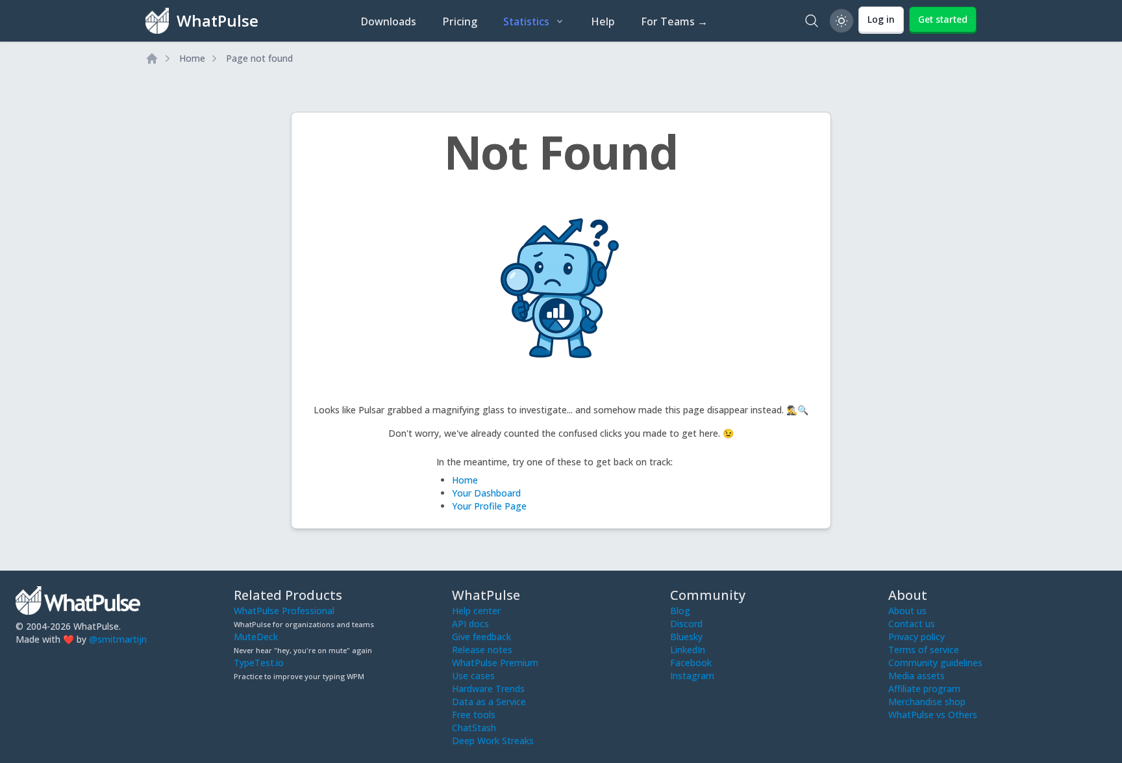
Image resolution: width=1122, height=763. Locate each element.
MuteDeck (256, 636)
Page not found (259, 58)
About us (907, 610)
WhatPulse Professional (284, 610)
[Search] (811, 21)
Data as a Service (489, 701)
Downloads (388, 21)
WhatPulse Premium (495, 662)
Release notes (482, 649)
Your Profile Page (489, 506)
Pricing (459, 21)
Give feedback (481, 636)
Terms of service (923, 649)
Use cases (473, 675)
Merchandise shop (927, 701)
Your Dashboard (486, 493)
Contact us (911, 623)
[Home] (151, 58)
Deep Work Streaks (493, 740)
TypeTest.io (259, 662)
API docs (470, 623)
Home (192, 58)
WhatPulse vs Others (932, 714)
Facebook (691, 662)
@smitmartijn (118, 639)
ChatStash (474, 727)
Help (603, 21)
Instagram (692, 675)
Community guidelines (935, 662)
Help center (476, 610)
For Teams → (674, 21)
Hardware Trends (488, 688)
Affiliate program (924, 688)
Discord (686, 623)
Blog (680, 610)
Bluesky (686, 636)
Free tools (473, 714)
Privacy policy (916, 636)
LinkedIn (687, 649)
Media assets (916, 675)
